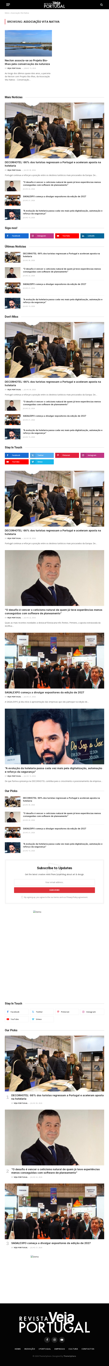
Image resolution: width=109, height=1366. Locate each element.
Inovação (29, 1349)
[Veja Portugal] (54, 4)
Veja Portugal (14, 68)
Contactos (88, 1349)
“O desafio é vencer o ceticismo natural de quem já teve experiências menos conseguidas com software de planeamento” (62, 183)
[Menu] (8, 4)
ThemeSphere (70, 1356)
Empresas (59, 1349)
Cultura (73, 1349)
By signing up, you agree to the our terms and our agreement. (56, 897)
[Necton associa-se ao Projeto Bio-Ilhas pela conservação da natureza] (28, 43)
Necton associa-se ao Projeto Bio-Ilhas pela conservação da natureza (27, 62)
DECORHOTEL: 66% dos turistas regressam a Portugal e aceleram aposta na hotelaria (53, 164)
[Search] (101, 4)
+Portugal (44, 1349)
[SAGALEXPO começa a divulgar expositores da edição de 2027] (12, 200)
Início (7, 13)
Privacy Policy (72, 897)
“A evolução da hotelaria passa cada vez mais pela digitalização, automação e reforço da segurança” (62, 212)
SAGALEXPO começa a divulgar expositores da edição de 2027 (54, 196)
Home (18, 1349)
